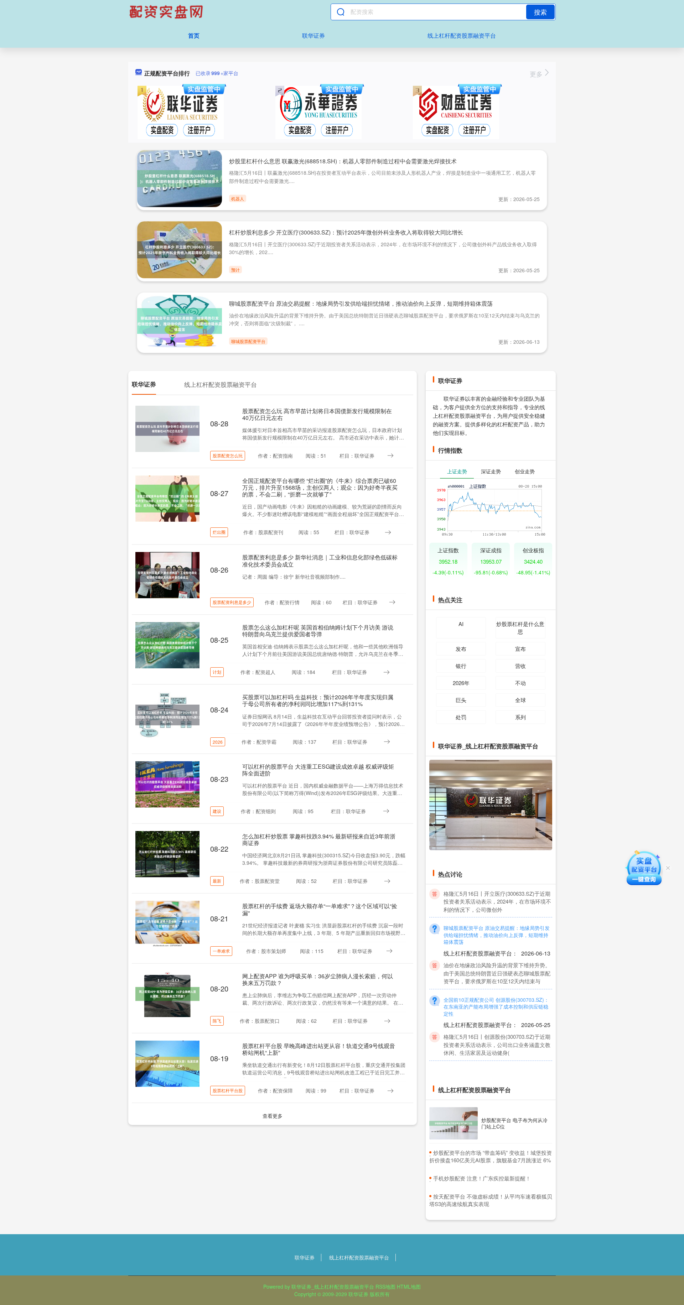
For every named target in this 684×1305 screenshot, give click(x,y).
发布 (461, 648)
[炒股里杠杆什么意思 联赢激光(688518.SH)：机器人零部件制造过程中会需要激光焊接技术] (179, 177)
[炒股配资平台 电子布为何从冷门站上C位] (453, 1123)
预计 (235, 270)
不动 (520, 682)
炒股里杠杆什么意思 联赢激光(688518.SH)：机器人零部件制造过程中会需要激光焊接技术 (343, 161)
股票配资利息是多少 (232, 602)
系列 (520, 717)
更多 (537, 73)
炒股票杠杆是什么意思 (520, 627)
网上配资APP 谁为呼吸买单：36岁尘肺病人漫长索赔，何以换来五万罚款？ (317, 979)
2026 (218, 742)
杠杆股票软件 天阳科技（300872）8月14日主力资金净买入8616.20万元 (497, 1060)
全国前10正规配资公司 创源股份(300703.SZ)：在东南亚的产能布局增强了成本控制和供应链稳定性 (496, 992)
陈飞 (217, 1020)
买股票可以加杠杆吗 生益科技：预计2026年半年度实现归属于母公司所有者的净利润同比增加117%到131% (317, 700)
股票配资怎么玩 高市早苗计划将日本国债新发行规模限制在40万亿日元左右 (317, 414)
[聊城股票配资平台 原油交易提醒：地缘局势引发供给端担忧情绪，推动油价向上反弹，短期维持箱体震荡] (179, 320)
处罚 (461, 717)
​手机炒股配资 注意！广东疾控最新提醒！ (482, 1178)
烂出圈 (219, 532)
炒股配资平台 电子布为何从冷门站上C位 (514, 1123)
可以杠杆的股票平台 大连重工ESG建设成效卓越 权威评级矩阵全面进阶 (318, 769)
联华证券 (313, 35)
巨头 (461, 700)
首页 (194, 35)
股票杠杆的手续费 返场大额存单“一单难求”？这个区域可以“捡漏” (319, 909)
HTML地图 (409, 1286)
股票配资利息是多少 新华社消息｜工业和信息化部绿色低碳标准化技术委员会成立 (320, 560)
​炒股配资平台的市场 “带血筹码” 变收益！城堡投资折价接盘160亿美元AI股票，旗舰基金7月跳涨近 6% (490, 1156)
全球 (520, 700)
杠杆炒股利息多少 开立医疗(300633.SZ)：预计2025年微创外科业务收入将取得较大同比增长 (346, 232)
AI (460, 623)
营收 (520, 665)
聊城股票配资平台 (248, 341)
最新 (217, 881)
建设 (217, 811)
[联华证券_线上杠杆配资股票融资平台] (167, 12)
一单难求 (221, 951)
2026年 (461, 682)
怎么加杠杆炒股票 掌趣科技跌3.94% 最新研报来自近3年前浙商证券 (318, 839)
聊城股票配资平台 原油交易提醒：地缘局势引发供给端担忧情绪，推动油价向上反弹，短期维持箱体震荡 (361, 303)
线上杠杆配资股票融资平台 (462, 35)
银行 (461, 665)
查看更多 (273, 1115)
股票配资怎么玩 (228, 455)
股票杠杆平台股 (228, 1090)
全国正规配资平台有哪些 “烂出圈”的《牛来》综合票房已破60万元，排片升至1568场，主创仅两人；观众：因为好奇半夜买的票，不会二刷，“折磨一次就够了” (320, 487)
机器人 (237, 198)
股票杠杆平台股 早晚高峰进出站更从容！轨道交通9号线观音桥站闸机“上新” (318, 1049)
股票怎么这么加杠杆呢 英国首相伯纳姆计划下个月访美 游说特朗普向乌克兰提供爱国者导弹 (317, 630)
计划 (217, 672)
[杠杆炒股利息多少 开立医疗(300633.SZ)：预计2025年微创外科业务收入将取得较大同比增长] (179, 249)
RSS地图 (385, 1286)
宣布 (520, 648)
